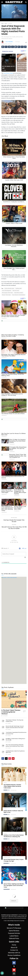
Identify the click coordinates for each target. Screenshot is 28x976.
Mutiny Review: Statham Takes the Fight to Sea (13, 811)
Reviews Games (7, 857)
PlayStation (10, 23)
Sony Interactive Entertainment (18, 294)
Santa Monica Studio (8, 73)
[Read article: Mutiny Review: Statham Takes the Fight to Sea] (14, 802)
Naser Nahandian (9, 41)
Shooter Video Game (6, 294)
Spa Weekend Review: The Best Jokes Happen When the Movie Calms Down (12, 786)
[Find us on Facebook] (2, 758)
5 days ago (13, 889)
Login (25, 548)
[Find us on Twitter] (6, 758)
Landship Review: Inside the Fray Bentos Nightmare (15, 751)
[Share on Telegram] (15, 47)
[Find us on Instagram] (9, 758)
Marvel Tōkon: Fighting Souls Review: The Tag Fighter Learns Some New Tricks (14, 885)
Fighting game (18, 288)
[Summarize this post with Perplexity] (22, 47)
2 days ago (13, 814)
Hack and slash (16, 290)
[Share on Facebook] (2, 47)
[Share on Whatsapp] (12, 47)
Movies (5, 782)
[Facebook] (14, 963)
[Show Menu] (2, 2)
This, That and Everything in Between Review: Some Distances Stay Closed (14, 745)
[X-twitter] (14, 966)
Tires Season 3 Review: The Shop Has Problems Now (14, 720)
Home (2, 23)
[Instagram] (14, 973)
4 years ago (17, 41)
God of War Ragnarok (6, 290)
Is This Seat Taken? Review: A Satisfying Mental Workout (10, 712)
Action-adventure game (9, 288)
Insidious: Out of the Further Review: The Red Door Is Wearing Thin (14, 835)
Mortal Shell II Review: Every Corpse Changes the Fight (13, 860)
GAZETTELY (14, 2)
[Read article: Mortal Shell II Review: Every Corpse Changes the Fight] (14, 851)
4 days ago (13, 863)
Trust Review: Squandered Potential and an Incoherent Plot (16, 733)
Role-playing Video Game (7, 292)
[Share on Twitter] (6, 47)
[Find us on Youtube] (13, 758)
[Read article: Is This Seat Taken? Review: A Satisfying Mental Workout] (14, 699)
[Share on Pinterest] (9, 47)
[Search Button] (26, 2)
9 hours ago (13, 790)
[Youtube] (14, 970)
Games (6, 23)
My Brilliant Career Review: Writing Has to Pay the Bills (15, 739)
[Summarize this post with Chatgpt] (19, 47)
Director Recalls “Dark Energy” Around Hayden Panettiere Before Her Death (15, 726)
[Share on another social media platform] (25, 47)
